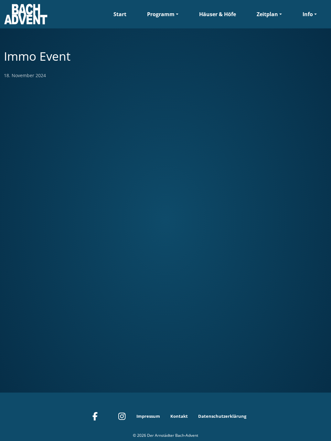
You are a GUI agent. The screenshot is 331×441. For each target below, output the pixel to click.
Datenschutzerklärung (222, 416)
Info (308, 14)
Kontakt (179, 416)
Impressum (148, 416)
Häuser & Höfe (217, 14)
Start (119, 14)
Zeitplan (267, 14)
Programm (161, 14)
